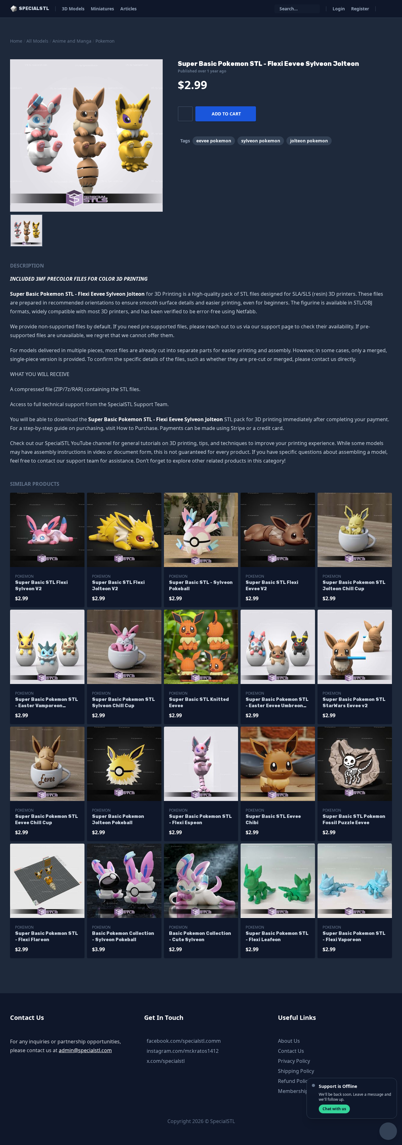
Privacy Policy (294, 1061)
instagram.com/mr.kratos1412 (183, 1050)
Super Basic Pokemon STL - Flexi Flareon (46, 936)
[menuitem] (26, 230)
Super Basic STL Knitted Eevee (199, 702)
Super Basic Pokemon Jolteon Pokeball (118, 819)
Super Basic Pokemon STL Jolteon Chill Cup (354, 585)
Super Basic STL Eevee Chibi (273, 819)
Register (360, 9)
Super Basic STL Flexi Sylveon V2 (41, 585)
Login (339, 9)
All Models (37, 41)
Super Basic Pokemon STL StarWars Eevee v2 (354, 702)
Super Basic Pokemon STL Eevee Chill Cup (46, 819)
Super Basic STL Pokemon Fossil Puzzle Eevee (354, 819)
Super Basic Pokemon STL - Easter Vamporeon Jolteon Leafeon (46, 703)
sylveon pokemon (260, 141)
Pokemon (105, 41)
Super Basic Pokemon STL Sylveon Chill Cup (123, 702)
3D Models (73, 9)
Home (16, 41)
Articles (128, 9)
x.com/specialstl (166, 1061)
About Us (289, 1040)
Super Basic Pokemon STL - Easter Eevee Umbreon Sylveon (277, 703)
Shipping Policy (296, 1071)
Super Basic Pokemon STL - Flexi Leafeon (277, 936)
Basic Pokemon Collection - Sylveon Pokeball (123, 936)
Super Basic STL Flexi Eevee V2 (272, 585)
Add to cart (226, 114)
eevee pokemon (213, 141)
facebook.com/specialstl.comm (184, 1040)
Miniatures (102, 9)
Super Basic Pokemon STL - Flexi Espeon (200, 819)
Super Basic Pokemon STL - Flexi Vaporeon (354, 936)
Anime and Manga (71, 41)
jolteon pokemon (309, 141)
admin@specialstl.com (85, 1050)
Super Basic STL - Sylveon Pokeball (201, 585)
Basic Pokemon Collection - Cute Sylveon (200, 936)
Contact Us (291, 1050)
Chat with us (334, 1108)
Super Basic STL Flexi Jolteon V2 (118, 585)
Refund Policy (294, 1081)
